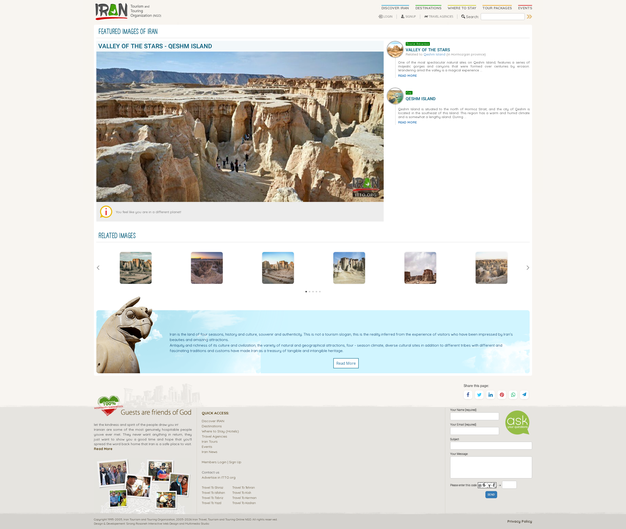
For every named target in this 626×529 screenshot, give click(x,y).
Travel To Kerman (244, 498)
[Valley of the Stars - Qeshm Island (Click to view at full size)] (135, 268)
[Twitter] (479, 394)
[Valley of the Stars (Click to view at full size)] (278, 268)
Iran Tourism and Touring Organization (149, 519)
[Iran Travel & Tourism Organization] (128, 11)
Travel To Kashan (244, 503)
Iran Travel (199, 519)
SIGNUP (410, 16)
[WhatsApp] (513, 394)
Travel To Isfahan (213, 493)
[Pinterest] (501, 394)
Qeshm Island (434, 54)
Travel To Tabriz (212, 498)
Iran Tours (210, 441)
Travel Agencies (214, 436)
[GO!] (529, 16)
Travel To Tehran (243, 487)
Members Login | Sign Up (221, 462)
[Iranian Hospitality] (143, 412)
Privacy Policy (519, 521)
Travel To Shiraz (212, 487)
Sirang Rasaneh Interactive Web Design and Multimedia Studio (167, 523)
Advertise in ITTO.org (218, 477)
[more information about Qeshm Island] (396, 95)
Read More (346, 363)
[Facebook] (468, 394)
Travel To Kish (241, 493)
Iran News (209, 452)
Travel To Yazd (211, 503)
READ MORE (407, 75)
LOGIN (387, 16)
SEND (491, 495)
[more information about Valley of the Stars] (396, 48)
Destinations (212, 426)
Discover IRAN (213, 421)
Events (207, 446)
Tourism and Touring (221, 519)
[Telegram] (524, 394)
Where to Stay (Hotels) (220, 431)
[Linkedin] (490, 394)
